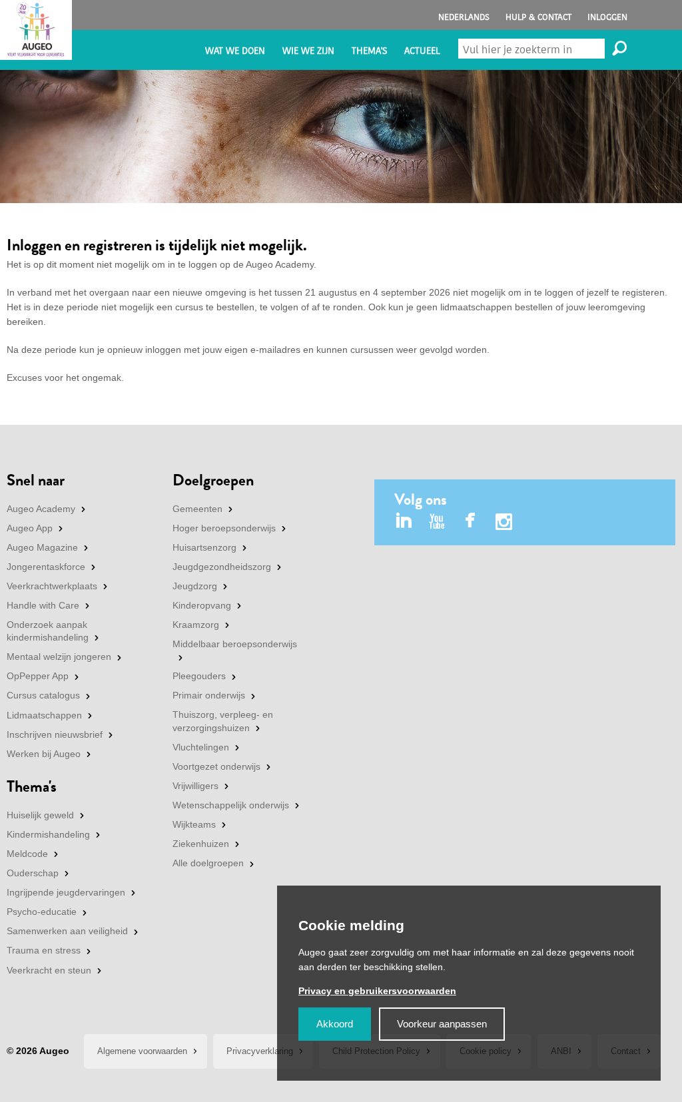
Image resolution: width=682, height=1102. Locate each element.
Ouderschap (33, 873)
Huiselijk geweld (40, 815)
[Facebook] (470, 521)
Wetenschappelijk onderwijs (230, 805)
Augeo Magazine (42, 547)
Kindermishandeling (48, 834)
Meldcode (27, 853)
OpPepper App (38, 676)
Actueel (422, 51)
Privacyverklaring (259, 1051)
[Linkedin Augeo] (404, 521)
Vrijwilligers (195, 785)
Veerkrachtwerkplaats (52, 586)
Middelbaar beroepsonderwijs (234, 644)
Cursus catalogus (43, 695)
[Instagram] (504, 523)
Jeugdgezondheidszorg (221, 566)
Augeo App (30, 528)
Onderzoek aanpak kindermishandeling (48, 631)
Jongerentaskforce (46, 566)
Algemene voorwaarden (142, 1051)
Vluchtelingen (200, 747)
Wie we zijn (308, 51)
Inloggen (607, 17)
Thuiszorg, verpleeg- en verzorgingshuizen (222, 721)
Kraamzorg (195, 624)
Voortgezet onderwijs (216, 766)
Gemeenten (197, 508)
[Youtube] (437, 521)
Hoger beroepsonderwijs (224, 528)
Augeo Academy (41, 508)
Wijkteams (194, 824)
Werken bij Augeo (44, 753)
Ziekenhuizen (200, 843)
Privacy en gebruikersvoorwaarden (377, 990)
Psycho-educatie (42, 911)
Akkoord (334, 1023)
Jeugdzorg (194, 586)
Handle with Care (43, 605)
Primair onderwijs (208, 695)
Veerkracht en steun (49, 970)
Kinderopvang (201, 605)
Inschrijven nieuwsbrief (55, 734)
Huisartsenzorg (204, 547)
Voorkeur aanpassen (442, 1023)
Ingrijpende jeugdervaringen (66, 892)
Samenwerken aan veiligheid (67, 931)
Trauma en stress (44, 950)
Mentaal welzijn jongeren (59, 656)
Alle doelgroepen (208, 863)
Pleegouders (199, 676)
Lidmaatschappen (44, 715)
